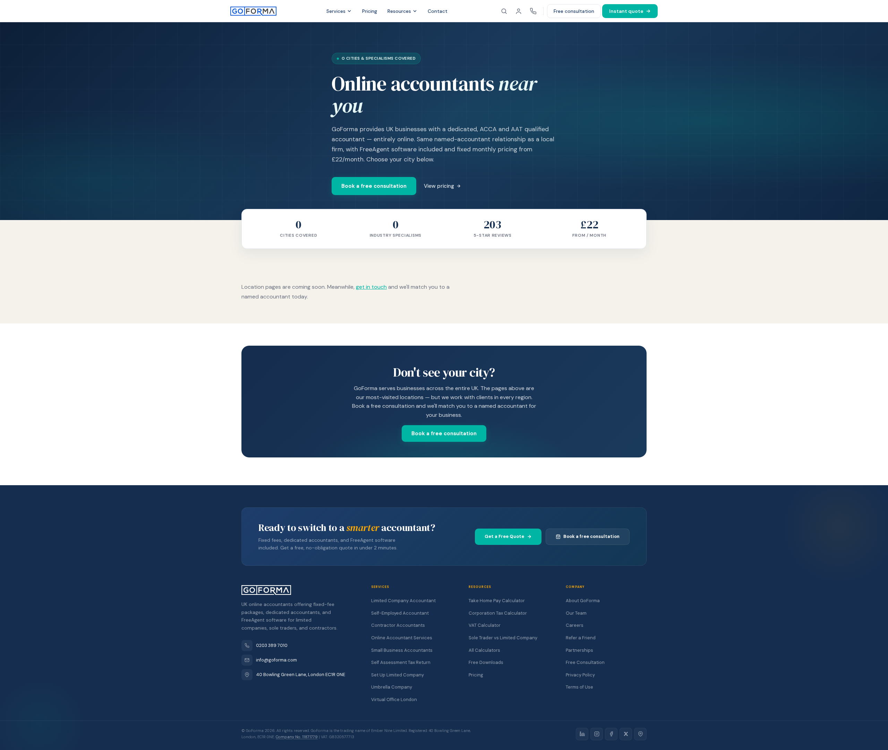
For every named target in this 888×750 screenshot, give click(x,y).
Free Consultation (585, 662)
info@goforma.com (276, 660)
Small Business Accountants (402, 650)
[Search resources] (504, 11)
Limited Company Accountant (403, 601)
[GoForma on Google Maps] (640, 734)
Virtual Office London (394, 699)
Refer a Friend (581, 638)
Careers (574, 625)
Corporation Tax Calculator (498, 613)
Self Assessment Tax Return (400, 662)
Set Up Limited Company (397, 675)
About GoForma (583, 601)
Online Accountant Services (401, 638)
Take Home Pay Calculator (497, 601)
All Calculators (484, 650)
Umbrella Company (391, 687)
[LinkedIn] (582, 734)
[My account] (518, 11)
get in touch (371, 286)
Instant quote (626, 11)
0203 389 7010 (272, 645)
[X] (626, 734)
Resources (399, 11)
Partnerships (579, 650)
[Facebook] (611, 734)
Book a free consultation (374, 186)
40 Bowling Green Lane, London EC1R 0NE (300, 674)
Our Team (576, 613)
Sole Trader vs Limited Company (503, 638)
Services (335, 11)
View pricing (439, 186)
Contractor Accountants (398, 625)
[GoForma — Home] (253, 11)
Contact (437, 11)
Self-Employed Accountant (400, 613)
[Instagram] (596, 734)
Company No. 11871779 (297, 736)
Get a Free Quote (504, 536)
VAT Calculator (485, 625)
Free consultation (574, 11)
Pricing (369, 11)
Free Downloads (486, 662)
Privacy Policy (580, 675)
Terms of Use (579, 687)
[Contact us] (533, 11)
